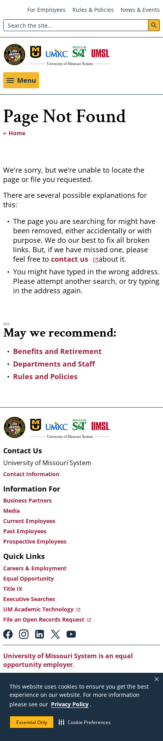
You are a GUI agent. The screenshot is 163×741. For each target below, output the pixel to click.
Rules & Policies (93, 9)
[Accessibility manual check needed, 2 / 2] (6, 324)
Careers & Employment (34, 568)
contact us (70, 259)
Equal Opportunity (28, 578)
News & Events (140, 9)
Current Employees (29, 521)
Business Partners (27, 500)
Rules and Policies (45, 376)
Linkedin (39, 634)
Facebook (8, 634)
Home (17, 133)
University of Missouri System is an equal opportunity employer (68, 660)
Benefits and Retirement (57, 351)
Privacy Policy (70, 704)
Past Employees (24, 531)
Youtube (71, 634)
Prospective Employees (34, 541)
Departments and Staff (54, 364)
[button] (84, 722)
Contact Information (31, 474)
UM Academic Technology (38, 609)
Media (11, 510)
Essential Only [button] (31, 722)
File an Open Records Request (43, 619)
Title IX (12, 588)
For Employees (46, 9)
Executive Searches (29, 599)
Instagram (23, 634)
